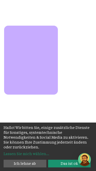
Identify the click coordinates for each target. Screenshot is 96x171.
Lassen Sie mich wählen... (26, 153)
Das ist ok (69, 163)
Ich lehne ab (25, 163)
